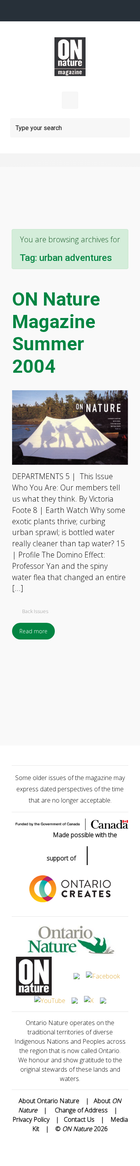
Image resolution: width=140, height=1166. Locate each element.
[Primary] (70, 100)
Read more (33, 631)
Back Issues (35, 611)
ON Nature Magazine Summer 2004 (56, 332)
